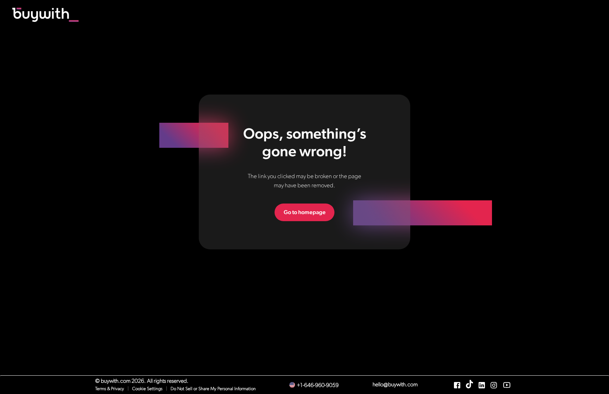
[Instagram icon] (494, 387)
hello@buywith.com (395, 385)
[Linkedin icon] (482, 387)
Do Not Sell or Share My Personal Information (213, 389)
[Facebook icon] (457, 387)
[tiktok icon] (469, 387)
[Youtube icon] (507, 387)
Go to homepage (305, 212)
